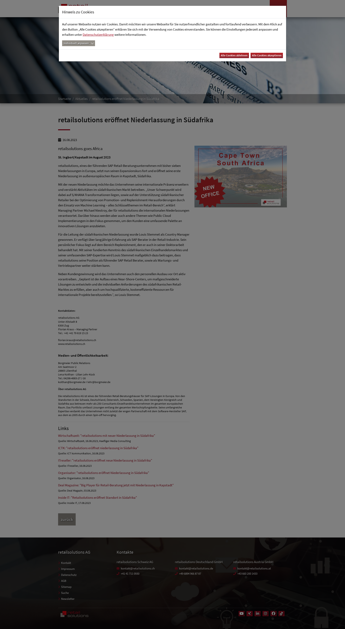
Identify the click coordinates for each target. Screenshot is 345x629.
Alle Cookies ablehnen (234, 55)
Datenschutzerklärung (98, 34)
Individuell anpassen (76, 43)
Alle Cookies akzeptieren (267, 55)
